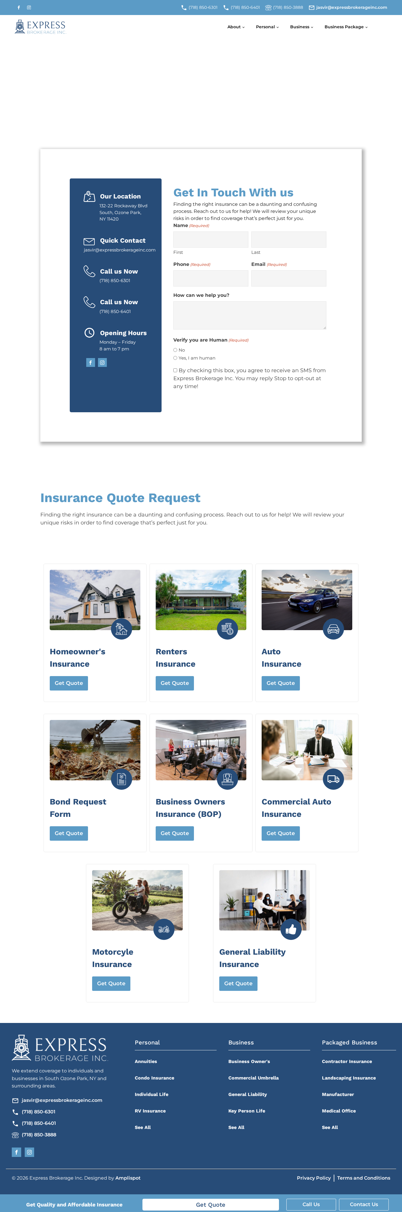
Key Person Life (246, 1111)
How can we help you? (201, 295)
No (182, 350)
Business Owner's (249, 1061)
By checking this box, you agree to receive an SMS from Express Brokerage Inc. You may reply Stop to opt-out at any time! (249, 378)
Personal (265, 26)
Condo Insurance (154, 1078)
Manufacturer (338, 1094)
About (234, 26)
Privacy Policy (314, 1178)
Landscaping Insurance (349, 1078)
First (178, 252)
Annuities (146, 1061)
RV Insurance (150, 1111)
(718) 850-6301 (38, 1112)
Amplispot (128, 1178)
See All (143, 1127)
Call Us (311, 1204)
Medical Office (339, 1111)
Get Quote (69, 683)
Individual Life (151, 1094)
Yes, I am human (197, 358)
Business (299, 26)
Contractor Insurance (347, 1061)
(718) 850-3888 (39, 1135)
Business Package (344, 26)
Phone (191, 264)
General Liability (247, 1094)
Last (255, 252)
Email (268, 264)
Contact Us (364, 1204)
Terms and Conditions (363, 1178)
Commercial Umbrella (253, 1078)
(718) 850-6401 (39, 1123)
